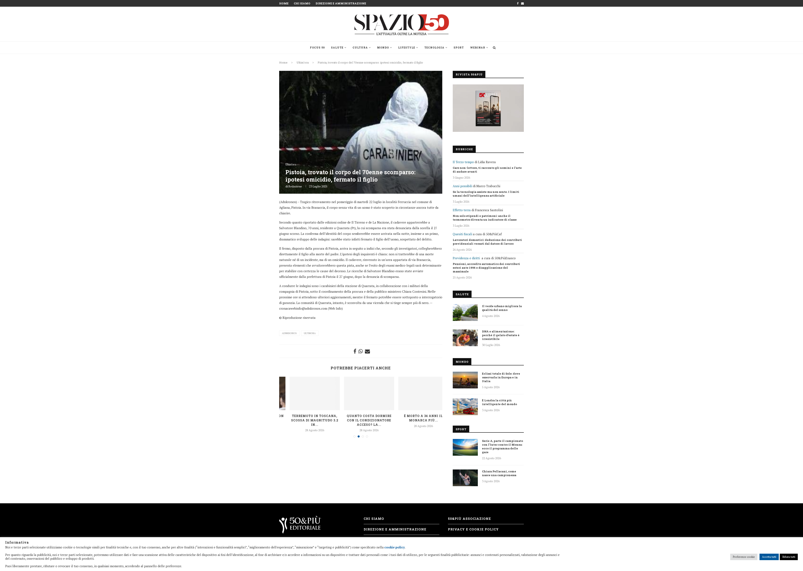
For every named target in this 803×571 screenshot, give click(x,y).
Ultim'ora (303, 62)
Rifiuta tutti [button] (788, 557)
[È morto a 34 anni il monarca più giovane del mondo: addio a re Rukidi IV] (415, 393)
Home (284, 3)
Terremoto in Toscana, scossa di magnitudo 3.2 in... (306, 420)
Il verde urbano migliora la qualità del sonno (502, 308)
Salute (337, 47)
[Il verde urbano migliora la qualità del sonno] (465, 312)
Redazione (295, 186)
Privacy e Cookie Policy (473, 529)
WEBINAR (477, 47)
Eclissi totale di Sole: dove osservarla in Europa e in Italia (501, 377)
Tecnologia (434, 47)
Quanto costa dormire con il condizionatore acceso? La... (361, 420)
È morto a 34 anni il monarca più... (415, 418)
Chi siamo (302, 3)
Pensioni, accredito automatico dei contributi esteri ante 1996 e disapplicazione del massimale (486, 267)
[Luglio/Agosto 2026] (488, 108)
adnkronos (289, 333)
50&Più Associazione (469, 518)
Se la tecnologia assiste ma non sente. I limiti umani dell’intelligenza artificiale (486, 193)
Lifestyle (406, 47)
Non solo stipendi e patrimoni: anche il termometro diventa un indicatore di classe (485, 217)
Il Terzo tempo (463, 162)
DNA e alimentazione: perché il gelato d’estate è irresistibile (500, 335)
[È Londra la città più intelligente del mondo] (465, 406)
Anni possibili (462, 186)
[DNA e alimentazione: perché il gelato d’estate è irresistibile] (465, 337)
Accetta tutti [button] (769, 557)
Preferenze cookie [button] (744, 557)
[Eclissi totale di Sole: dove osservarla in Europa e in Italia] (465, 380)
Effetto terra (462, 210)
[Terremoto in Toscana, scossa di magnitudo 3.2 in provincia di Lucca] (306, 393)
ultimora (310, 333)
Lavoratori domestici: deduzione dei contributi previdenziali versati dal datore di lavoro (487, 241)
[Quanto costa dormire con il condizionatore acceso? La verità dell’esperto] (361, 393)
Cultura (360, 47)
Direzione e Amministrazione (341, 3)
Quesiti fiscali (462, 234)
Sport (459, 47)
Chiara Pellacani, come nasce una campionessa (499, 473)
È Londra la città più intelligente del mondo (499, 402)
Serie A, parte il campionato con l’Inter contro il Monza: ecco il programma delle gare (502, 446)
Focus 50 (317, 47)
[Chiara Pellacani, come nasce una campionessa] (465, 477)
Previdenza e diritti (466, 258)
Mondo (383, 47)
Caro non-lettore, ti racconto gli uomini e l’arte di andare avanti (487, 169)
